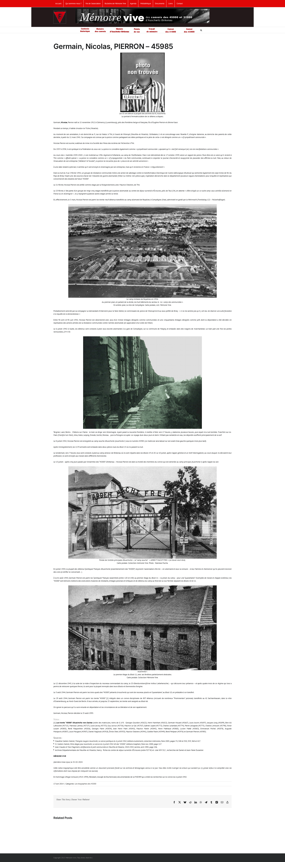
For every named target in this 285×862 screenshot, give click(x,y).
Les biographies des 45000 (85, 783)
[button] (201, 30)
